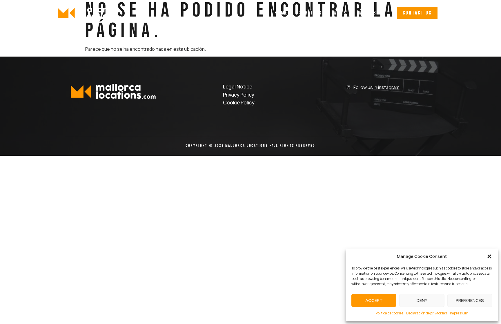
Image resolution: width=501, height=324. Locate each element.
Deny (422, 300)
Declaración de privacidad (426, 313)
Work (340, 13)
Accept (374, 300)
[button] (489, 256)
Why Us (367, 13)
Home (281, 13)
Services (310, 13)
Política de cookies (389, 313)
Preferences (470, 300)
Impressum (459, 313)
